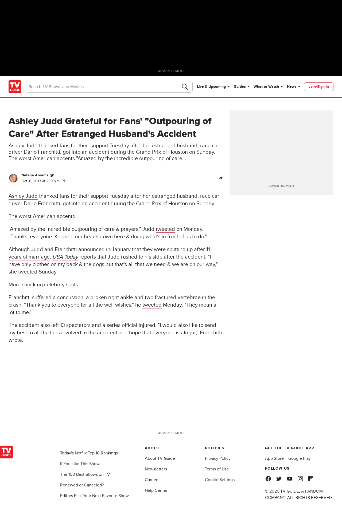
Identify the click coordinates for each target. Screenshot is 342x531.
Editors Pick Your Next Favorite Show (94, 495)
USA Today (65, 257)
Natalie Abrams (34, 175)
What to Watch (266, 86)
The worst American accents (42, 216)
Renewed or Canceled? (82, 485)
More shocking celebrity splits (43, 285)
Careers (152, 479)
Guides (240, 86)
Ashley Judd (23, 196)
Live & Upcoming (211, 86)
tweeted (165, 229)
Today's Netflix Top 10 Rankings (89, 453)
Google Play (299, 458)
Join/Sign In (319, 86)
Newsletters (156, 469)
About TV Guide (160, 458)
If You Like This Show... (81, 463)
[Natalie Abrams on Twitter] (52, 175)
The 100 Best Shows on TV (85, 474)
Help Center (156, 490)
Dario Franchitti (42, 203)
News (292, 86)
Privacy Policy (218, 458)
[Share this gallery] (221, 178)
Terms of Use (217, 469)
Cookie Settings (220, 479)
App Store (274, 458)
